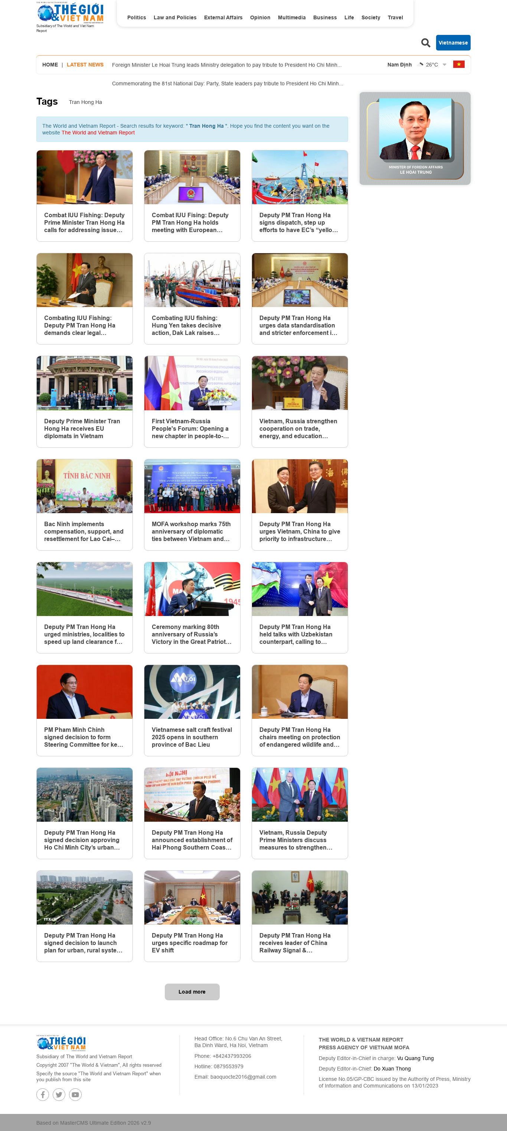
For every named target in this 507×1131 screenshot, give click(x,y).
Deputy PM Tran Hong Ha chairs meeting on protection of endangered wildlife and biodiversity (299, 737)
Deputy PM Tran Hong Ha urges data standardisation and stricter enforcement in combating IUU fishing (297, 325)
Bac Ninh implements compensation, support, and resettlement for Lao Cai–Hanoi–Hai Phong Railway (84, 532)
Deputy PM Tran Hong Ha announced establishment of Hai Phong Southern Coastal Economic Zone (192, 840)
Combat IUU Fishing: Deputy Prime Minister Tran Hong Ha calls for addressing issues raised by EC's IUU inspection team (84, 223)
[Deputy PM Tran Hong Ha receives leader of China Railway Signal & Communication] (300, 898)
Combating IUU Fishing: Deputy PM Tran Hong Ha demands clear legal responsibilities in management (79, 325)
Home (50, 65)
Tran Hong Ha (85, 102)
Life (349, 17)
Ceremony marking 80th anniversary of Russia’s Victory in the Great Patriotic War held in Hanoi (191, 634)
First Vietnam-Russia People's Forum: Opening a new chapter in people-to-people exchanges (190, 429)
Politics (136, 17)
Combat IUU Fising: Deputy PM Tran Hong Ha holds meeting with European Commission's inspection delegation (190, 223)
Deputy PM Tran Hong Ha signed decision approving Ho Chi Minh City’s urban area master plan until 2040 (82, 840)
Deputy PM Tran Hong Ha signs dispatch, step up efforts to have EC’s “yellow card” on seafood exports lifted (298, 223)
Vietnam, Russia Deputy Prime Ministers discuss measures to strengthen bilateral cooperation (293, 840)
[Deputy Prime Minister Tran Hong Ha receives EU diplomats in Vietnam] (85, 383)
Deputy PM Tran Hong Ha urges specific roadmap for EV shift (190, 943)
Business (325, 17)
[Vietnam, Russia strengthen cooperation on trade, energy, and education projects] (300, 383)
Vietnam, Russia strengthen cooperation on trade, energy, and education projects (298, 429)
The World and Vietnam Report (98, 133)
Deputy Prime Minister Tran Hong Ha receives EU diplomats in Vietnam (82, 429)
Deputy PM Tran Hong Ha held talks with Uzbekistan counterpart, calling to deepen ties (296, 634)
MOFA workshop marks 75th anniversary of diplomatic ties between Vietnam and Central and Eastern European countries (191, 532)
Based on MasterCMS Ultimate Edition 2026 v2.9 (93, 1123)
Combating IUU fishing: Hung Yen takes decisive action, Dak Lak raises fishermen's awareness (186, 325)
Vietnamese (453, 43)
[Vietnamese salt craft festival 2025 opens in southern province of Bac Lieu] (192, 692)
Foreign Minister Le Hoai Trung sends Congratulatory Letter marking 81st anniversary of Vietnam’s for (234, 86)
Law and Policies (175, 17)
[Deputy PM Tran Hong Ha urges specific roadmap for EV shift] (192, 898)
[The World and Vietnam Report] (60, 1043)
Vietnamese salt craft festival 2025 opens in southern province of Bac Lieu (192, 737)
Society (371, 17)
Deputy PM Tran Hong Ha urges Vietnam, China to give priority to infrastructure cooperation (299, 532)
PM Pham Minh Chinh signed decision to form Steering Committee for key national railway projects (82, 737)
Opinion (260, 17)
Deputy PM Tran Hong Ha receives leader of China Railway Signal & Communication (295, 943)
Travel (395, 17)
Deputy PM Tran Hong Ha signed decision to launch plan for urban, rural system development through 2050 (83, 943)
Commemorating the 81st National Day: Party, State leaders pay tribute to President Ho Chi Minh (227, 67)
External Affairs (223, 17)
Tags (47, 101)
